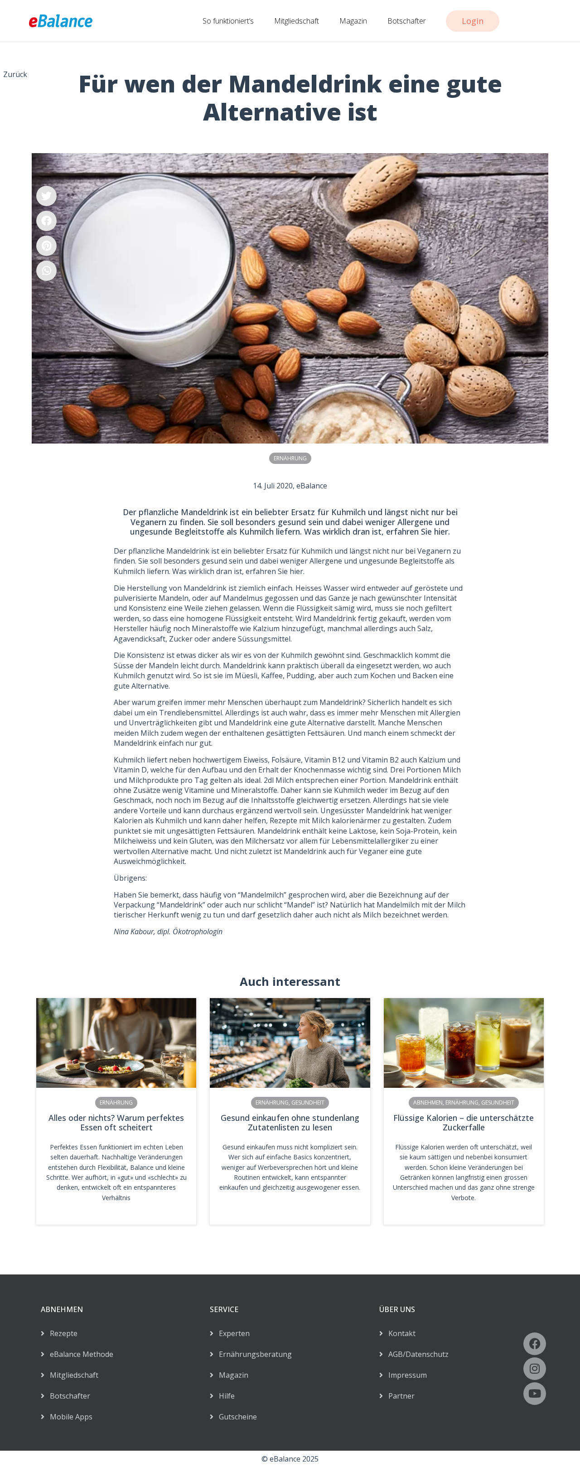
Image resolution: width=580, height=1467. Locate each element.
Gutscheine (235, 1417)
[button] (46, 196)
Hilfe (224, 1396)
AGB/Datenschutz (416, 1354)
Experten (231, 1333)
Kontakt (399, 1333)
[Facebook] (534, 1343)
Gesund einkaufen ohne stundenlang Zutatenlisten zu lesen (290, 1122)
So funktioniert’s (228, 21)
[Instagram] (534, 1368)
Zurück (15, 74)
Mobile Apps (68, 1417)
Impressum (405, 1375)
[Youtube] (534, 1393)
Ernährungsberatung (252, 1354)
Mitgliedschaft (296, 21)
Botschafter (406, 21)
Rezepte (60, 1333)
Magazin (353, 21)
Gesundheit (307, 1102)
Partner (399, 1396)
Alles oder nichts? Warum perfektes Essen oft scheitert (116, 1122)
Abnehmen (428, 1102)
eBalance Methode (78, 1354)
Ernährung (290, 458)
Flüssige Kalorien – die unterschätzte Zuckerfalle (463, 1122)
